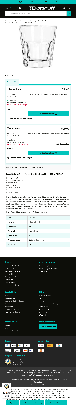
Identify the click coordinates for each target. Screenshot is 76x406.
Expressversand (45, 296)
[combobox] (35, 13)
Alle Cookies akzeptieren (56, 403)
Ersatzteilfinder (10, 274)
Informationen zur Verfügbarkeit (51, 304)
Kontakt (42, 301)
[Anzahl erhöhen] (24, 113)
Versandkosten (45, 94)
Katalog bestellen (11, 277)
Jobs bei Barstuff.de (12, 309)
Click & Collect (10, 269)
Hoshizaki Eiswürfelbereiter (15, 331)
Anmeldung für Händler (48, 269)
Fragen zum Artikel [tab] (38, 167)
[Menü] (7, 8)
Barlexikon (9, 325)
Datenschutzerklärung (42, 399)
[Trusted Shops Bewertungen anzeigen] (8, 361)
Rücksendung (44, 309)
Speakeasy (43, 271)
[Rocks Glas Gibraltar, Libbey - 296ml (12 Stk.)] (38, 46)
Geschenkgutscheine (12, 271)
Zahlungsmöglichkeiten (13, 285)
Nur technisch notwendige (32, 403)
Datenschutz (9, 304)
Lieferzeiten (43, 307)
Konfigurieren (12, 403)
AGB (6, 296)
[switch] (7, 396)
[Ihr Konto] (68, 8)
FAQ (40, 298)
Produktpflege (10, 282)
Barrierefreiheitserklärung (14, 301)
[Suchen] (68, 13)
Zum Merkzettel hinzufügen (21, 118)
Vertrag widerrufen (48, 326)
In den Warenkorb (47, 114)
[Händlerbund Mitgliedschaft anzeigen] (18, 361)
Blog (6, 328)
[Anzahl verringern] (9, 113)
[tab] (12, 167)
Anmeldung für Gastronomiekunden (52, 266)
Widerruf (42, 315)
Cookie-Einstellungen (12, 312)
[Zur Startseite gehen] (42, 8)
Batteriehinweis (10, 298)
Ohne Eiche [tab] (11, 82)
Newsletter (9, 280)
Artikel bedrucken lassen (14, 266)
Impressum (9, 307)
